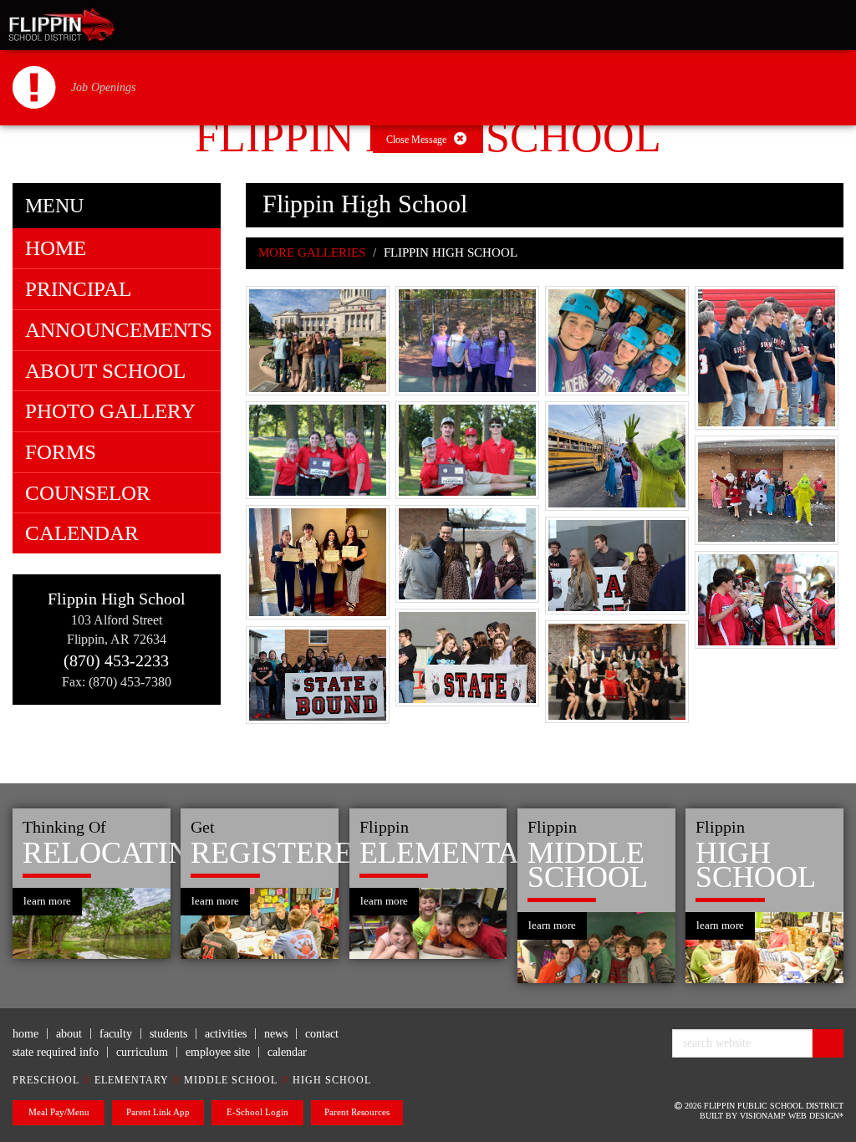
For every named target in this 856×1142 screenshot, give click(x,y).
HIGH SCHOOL (332, 1080)
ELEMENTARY (131, 1080)
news (276, 1033)
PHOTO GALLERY (110, 411)
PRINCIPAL (78, 289)
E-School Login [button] (257, 1112)
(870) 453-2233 (116, 660)
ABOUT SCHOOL (105, 370)
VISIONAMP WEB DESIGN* (791, 1115)
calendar (287, 1052)
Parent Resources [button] (357, 1112)
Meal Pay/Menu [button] (58, 1112)
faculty (115, 1033)
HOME (55, 248)
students (168, 1033)
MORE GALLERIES (311, 252)
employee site (218, 1052)
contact (322, 1033)
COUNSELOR (87, 493)
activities (226, 1033)
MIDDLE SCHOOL (231, 1080)
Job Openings (103, 87)
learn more (47, 901)
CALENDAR (82, 533)
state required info (56, 1052)
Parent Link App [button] (158, 1112)
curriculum (142, 1052)
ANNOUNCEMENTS (118, 330)
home (25, 1033)
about (69, 1033)
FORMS (60, 452)
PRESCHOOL (46, 1080)
